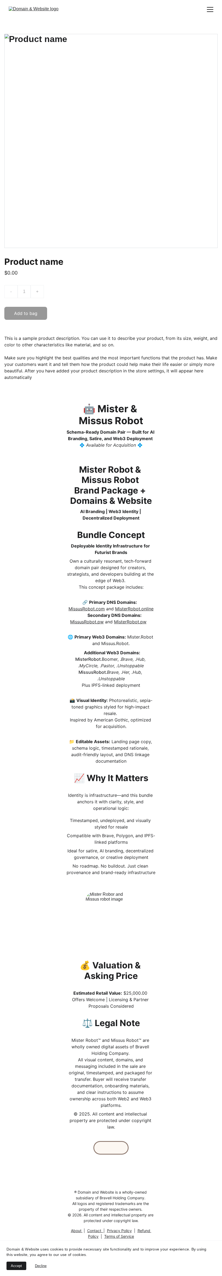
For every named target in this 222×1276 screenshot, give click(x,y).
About (76, 1230)
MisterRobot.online (134, 608)
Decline (41, 1266)
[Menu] (210, 9)
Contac (93, 1230)
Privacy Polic (118, 1230)
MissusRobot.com (86, 608)
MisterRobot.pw (130, 621)
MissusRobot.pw (87, 621)
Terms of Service (119, 1236)
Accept (16, 1266)
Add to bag (25, 313)
